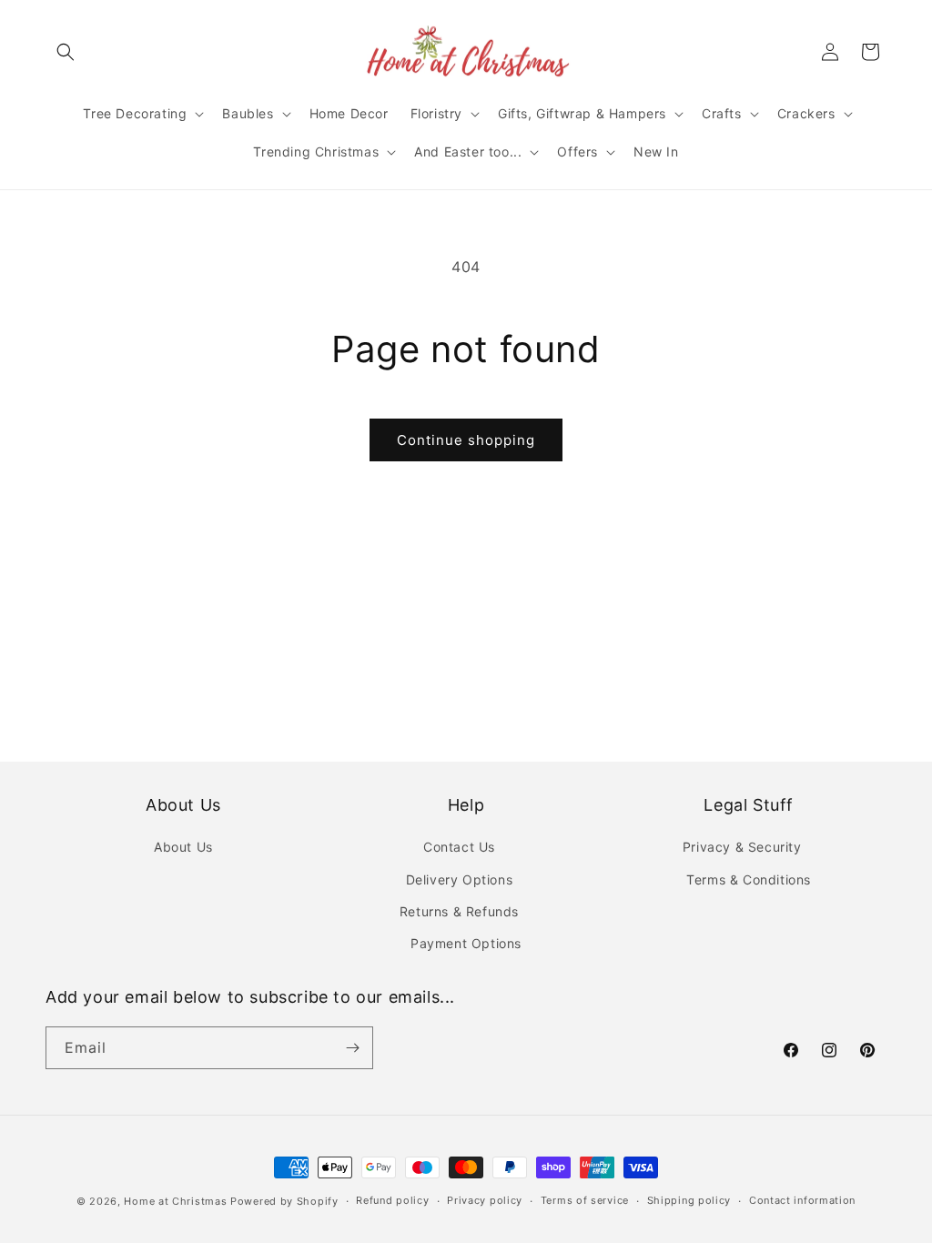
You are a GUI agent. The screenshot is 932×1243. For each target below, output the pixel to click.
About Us (183, 846)
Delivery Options (459, 879)
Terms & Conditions (748, 879)
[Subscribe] (352, 1047)
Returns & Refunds (459, 911)
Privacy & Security (742, 846)
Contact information (802, 1200)
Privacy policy (484, 1200)
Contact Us (459, 846)
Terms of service (585, 1200)
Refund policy (392, 1200)
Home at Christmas (175, 1201)
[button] (66, 52)
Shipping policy (689, 1200)
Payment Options (466, 943)
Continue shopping (466, 440)
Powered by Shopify (284, 1201)
